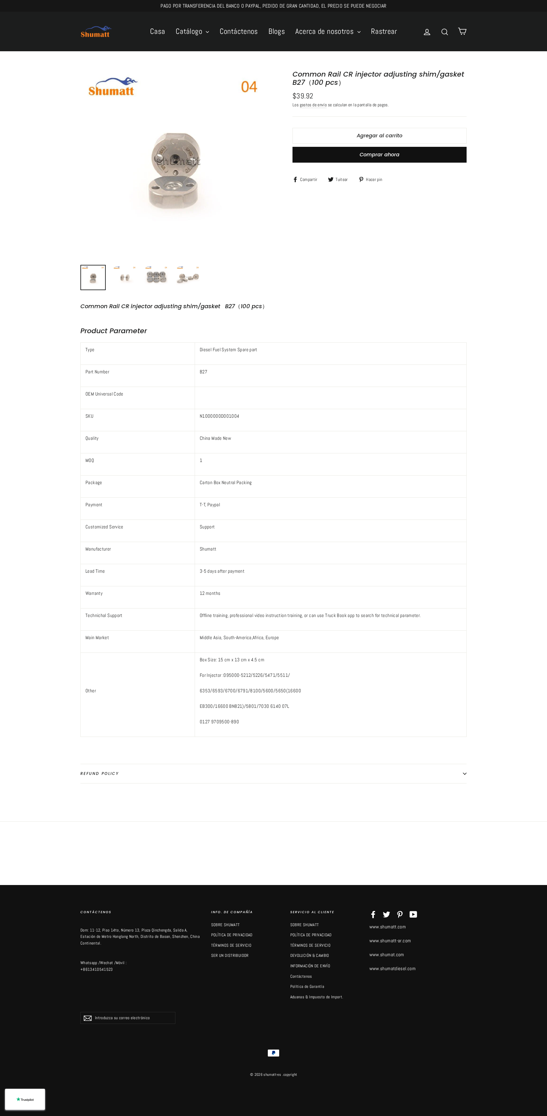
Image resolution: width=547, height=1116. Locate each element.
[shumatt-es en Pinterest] (400, 914)
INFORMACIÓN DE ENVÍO (310, 966)
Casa (157, 31)
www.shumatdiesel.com (392, 968)
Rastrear (384, 31)
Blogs (276, 31)
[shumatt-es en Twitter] (386, 914)
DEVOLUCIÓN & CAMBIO (309, 955)
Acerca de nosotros (325, 31)
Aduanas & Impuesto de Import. (316, 997)
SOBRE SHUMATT (225, 924)
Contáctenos (239, 31)
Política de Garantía (307, 986)
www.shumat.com (386, 954)
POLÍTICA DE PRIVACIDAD (232, 935)
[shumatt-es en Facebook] (373, 914)
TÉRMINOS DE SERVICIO (231, 945)
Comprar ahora (379, 154)
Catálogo (190, 31)
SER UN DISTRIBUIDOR (230, 955)
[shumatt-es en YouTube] (413, 914)
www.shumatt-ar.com (390, 941)
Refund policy (99, 773)
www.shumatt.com (387, 927)
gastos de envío (313, 105)
